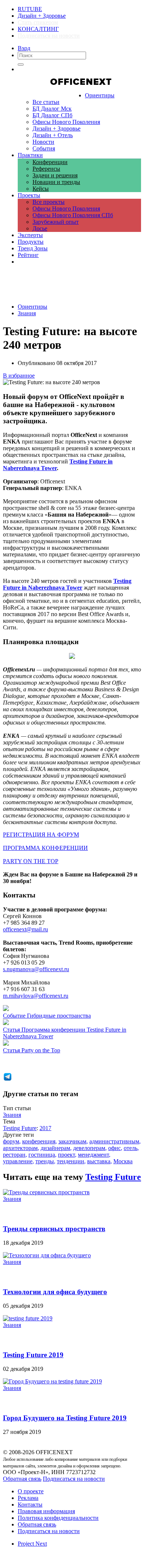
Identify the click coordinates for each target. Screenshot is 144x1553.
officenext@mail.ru (25, 929)
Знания (27, 313)
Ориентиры (32, 306)
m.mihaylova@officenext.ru (35, 996)
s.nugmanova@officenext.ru (36, 969)
